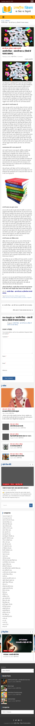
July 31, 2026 (5, 413)
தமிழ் (3, 626)
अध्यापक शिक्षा (5, 522)
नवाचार (4, 556)
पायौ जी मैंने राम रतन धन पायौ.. (17, 426)
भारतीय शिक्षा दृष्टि (6, 574)
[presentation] (30, 464)
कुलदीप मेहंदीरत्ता (6, 538)
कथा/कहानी (5, 534)
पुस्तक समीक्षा (5, 564)
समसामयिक (5, 610)
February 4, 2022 (6, 57)
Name (4, 356)
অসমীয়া (4, 618)
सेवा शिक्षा (4, 614)
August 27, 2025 (14, 438)
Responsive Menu (32, 1)
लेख (3, 584)
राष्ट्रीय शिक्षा (13, 57)
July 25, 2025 (13, 448)
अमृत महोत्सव (5, 526)
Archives (3, 667)
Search (31, 505)
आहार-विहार (5, 530)
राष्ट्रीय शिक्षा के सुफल (7, 580)
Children (17, 296)
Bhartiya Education (9, 296)
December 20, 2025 (8, 657)
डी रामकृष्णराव (6, 484)
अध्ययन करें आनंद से (7, 520)
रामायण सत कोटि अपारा (8, 578)
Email (4, 363)
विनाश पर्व (4, 590)
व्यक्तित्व (4, 386)
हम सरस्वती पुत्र (6, 616)
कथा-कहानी (5, 532)
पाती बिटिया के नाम (7, 562)
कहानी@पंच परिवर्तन (7, 536)
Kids (12, 297)
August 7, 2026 (11, 701)
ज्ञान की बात (5, 48)
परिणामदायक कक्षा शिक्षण (8, 560)
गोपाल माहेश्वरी (6, 540)
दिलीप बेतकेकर (6, 550)
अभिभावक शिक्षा (6, 524)
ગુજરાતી (4, 624)
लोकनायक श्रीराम (6, 586)
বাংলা (3, 620)
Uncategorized (6, 518)
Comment (5, 337)
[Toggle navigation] (3, 17)
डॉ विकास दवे (5, 548)
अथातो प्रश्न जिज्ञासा (11, 699)
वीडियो (4, 594)
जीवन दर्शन (4, 409)
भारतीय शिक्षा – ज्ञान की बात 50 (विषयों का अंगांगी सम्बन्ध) (17, 292)
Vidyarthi (29, 297)
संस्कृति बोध (5, 608)
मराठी (3, 576)
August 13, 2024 (6, 490)
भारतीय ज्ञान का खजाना (8, 572)
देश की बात (5, 552)
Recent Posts (6, 676)
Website (4, 370)
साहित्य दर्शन (5, 612)
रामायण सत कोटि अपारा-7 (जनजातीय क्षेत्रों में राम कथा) (19, 680)
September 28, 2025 (15, 428)
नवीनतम (11, 48)
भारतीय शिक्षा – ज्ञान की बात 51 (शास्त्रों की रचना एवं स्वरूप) (18, 305)
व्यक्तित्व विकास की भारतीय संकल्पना (15, 693)
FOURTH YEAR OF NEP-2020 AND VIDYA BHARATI (15, 488)
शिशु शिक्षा (4, 602)
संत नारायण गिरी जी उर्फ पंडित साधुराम (10, 411)
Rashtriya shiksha (17, 297)
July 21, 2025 (13, 458)
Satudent (24, 297)
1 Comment (20, 57)
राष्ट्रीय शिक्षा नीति (6, 464)
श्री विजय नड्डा (5, 606)
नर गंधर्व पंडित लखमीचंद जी (16, 446)
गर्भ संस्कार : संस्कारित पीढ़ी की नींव (11, 654)
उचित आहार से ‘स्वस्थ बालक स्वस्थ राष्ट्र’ (22, 310)
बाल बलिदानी (5, 570)
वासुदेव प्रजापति (17, 48)
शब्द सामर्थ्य (5, 598)
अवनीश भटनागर (6, 528)
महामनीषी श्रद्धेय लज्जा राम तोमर (17, 456)
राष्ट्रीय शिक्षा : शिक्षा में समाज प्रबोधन (22, 723)
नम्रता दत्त (4, 554)
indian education (6, 297)
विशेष (3, 592)
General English (6, 516)
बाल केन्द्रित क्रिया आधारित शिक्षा (10, 568)
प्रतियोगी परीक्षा (6, 566)
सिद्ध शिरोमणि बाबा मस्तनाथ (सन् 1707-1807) (20, 436)
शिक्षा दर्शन (4, 600)
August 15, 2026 (11, 682)
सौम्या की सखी (11, 686)
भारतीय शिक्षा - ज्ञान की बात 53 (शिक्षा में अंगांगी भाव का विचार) (19, 324)
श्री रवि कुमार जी (6, 604)
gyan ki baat (22, 296)
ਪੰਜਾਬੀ (4, 622)
